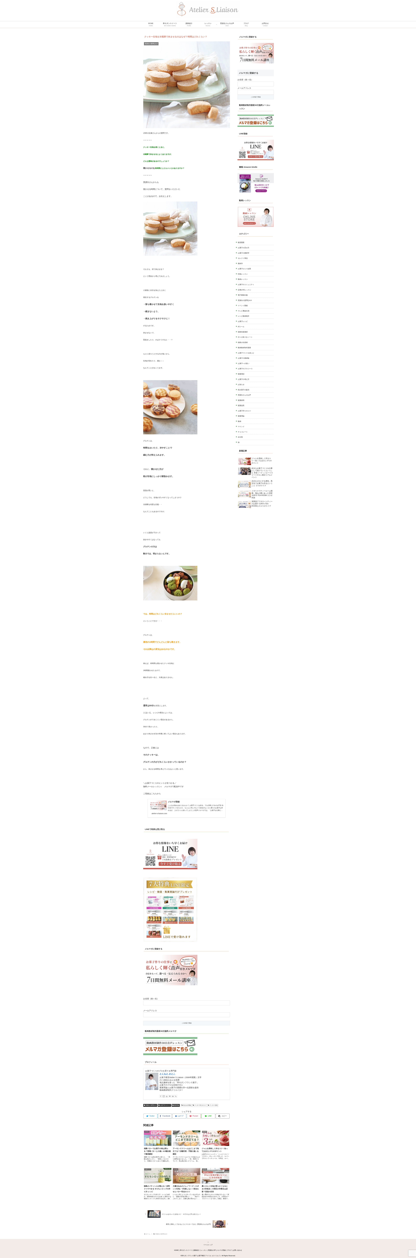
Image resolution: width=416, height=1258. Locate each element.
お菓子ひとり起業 (244, 269)
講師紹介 (196, 1250)
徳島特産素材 (243, 332)
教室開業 (241, 242)
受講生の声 (212, 1250)
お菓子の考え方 (243, 379)
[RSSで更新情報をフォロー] (176, 1096)
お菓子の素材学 (243, 253)
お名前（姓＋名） (151, 999)
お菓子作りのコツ (165, 1105)
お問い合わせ (237, 1250)
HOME (176, 1250)
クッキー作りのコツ (200, 1105)
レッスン (204, 1250)
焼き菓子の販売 (243, 390)
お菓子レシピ (243, 321)
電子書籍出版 (243, 295)
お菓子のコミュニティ (246, 284)
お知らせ (241, 384)
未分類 (240, 437)
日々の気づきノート (245, 337)
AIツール (241, 326)
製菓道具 (241, 405)
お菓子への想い (243, 363)
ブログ (229, 1250)
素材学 (240, 263)
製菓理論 (176, 1105)
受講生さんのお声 (244, 395)
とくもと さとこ (167, 1074)
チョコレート (243, 432)
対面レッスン (243, 274)
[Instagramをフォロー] (163, 1096)
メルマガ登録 (221, 1250)
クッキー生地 (213, 1105)
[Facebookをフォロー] (160, 1096)
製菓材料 (241, 400)
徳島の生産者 (243, 342)
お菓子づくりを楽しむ (246, 353)
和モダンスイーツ (186, 1250)
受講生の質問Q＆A (151, 1105)
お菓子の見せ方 (243, 248)
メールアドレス (150, 1011)
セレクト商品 (243, 258)
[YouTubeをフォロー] (166, 1096)
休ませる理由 (187, 1105)
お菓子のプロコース (245, 369)
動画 (239, 421)
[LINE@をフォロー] (169, 1096)
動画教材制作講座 (244, 348)
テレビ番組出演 (243, 311)
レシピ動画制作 (243, 316)
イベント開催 (243, 305)
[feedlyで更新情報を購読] (172, 1096)
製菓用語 (241, 374)
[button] (223, 1116)
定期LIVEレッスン (244, 290)
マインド (241, 426)
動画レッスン (243, 279)
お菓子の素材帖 (243, 358)
